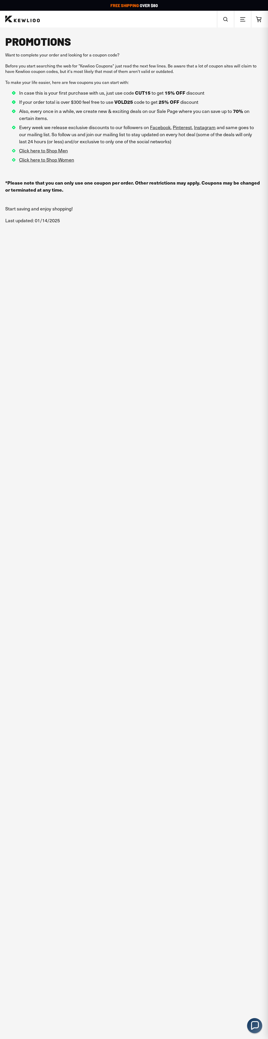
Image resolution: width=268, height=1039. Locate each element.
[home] (22, 19)
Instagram (205, 127)
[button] (225, 19)
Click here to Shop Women (46, 159)
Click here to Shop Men (43, 150)
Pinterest (182, 127)
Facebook (160, 127)
